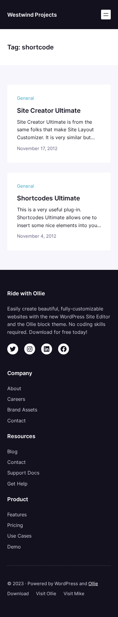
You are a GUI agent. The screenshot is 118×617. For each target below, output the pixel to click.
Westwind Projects (32, 14)
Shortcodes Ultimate (48, 198)
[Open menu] (106, 14)
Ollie (93, 583)
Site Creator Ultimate (48, 110)
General (25, 98)
